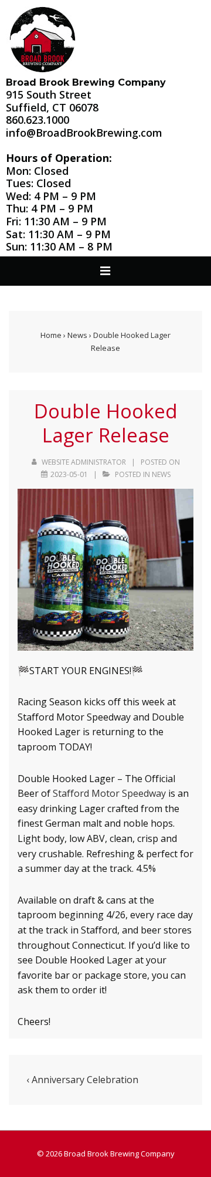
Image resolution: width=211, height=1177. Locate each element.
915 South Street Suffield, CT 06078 (52, 100)
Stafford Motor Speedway (109, 793)
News (161, 474)
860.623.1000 (37, 120)
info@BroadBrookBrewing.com (84, 133)
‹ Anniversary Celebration (82, 1079)
